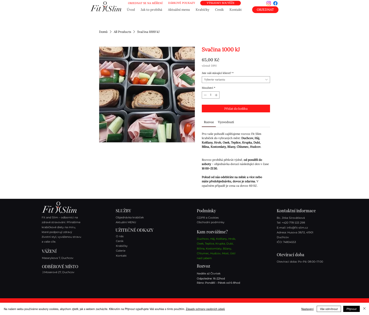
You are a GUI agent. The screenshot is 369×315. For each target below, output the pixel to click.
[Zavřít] (364, 309)
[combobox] (236, 79)
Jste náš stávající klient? (218, 73)
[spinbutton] (210, 95)
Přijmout (352, 309)
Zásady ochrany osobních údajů (205, 309)
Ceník (119, 241)
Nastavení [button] (307, 309)
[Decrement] (204, 95)
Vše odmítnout (329, 309)
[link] (209, 122)
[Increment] (216, 95)
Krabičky (122, 246)
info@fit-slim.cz (297, 227)
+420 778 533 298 (293, 222)
